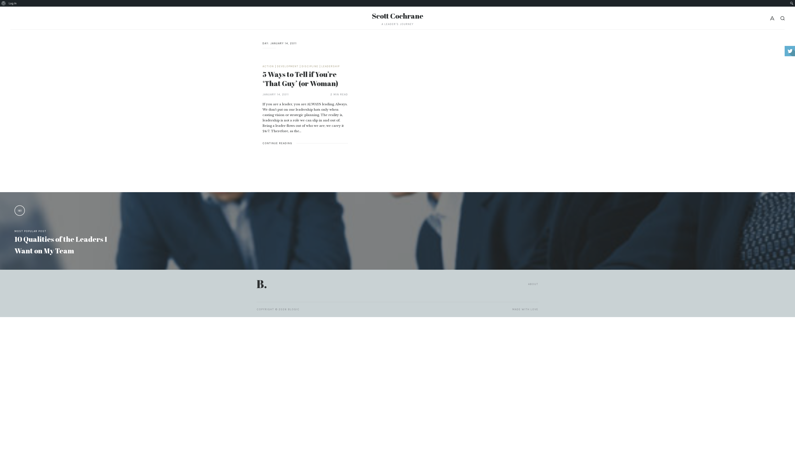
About (533, 284)
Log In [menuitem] (13, 3)
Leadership (331, 66)
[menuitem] (3, 3)
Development (288, 66)
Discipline (310, 66)
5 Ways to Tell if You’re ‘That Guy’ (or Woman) (300, 78)
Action (268, 66)
